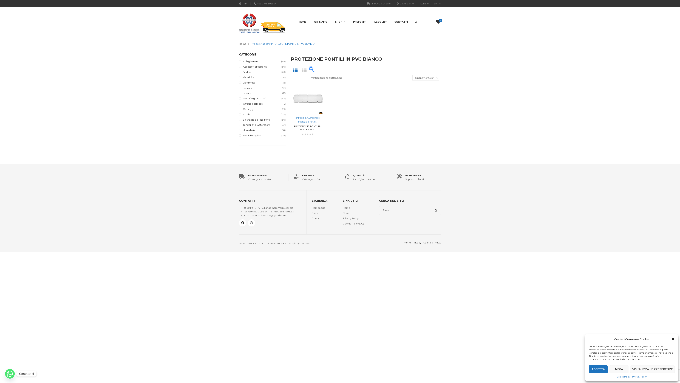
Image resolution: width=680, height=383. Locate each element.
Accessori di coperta (255, 66)
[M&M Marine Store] (262, 22)
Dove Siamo (407, 3)
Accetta (598, 369)
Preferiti (359, 21)
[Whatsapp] (10, 374)
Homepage (318, 207)
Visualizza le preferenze (652, 369)
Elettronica (249, 82)
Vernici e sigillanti (252, 135)
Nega (619, 369)
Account (380, 21)
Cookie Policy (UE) (353, 223)
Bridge (247, 72)
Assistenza (413, 175)
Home (303, 21)
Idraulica (248, 88)
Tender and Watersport (256, 124)
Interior (247, 93)
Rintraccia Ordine (381, 3)
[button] (673, 339)
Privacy (417, 242)
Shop (338, 21)
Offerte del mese (253, 103)
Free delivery (258, 175)
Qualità (359, 175)
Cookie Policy (623, 376)
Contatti (401, 21)
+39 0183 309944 (266, 3)
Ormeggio (249, 109)
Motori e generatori (254, 98)
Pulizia (246, 114)
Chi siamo (320, 21)
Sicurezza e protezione (256, 119)
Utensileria (249, 130)
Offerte (308, 175)
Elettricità (248, 77)
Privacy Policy (639, 376)
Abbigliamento (251, 61)
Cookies (428, 242)
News (346, 213)
